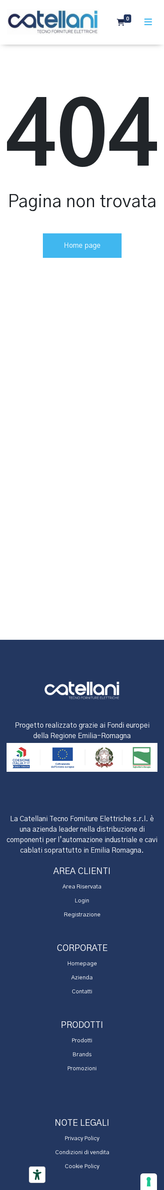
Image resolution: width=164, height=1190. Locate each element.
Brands (82, 1055)
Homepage (82, 964)
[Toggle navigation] (148, 22)
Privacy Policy (82, 1138)
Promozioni (82, 1069)
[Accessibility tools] (37, 1174)
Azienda (82, 978)
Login (82, 901)
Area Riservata (82, 887)
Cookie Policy (82, 1166)
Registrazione (82, 915)
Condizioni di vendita (82, 1152)
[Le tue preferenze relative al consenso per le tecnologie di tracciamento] (148, 1181)
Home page (82, 245)
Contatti (82, 992)
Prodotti (82, 1041)
